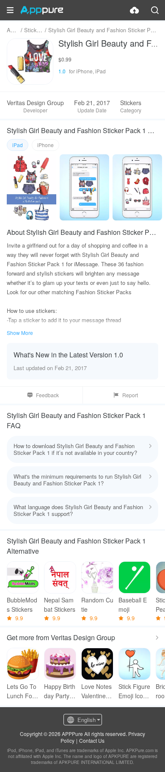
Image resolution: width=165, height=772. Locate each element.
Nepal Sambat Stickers (59, 604)
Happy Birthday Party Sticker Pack (59, 691)
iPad (17, 144)
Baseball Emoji (132, 604)
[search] (155, 10)
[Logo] (41, 10)
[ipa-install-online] (134, 10)
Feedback (47, 395)
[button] (10, 10)
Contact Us (91, 740)
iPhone (45, 144)
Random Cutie (97, 604)
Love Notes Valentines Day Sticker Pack (96, 691)
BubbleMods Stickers (22, 604)
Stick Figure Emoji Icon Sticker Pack (134, 691)
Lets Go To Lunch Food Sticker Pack (23, 691)
